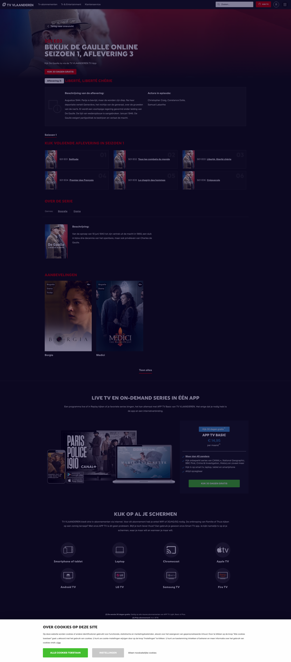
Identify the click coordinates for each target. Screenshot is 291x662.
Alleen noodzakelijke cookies (142, 652)
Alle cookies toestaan (65, 652)
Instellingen (108, 652)
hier (58, 643)
